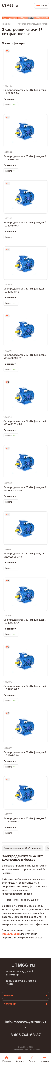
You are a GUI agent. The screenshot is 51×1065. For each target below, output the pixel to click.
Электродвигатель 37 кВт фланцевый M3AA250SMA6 (25, 489)
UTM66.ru (10, 5)
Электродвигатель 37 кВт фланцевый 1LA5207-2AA (25, 92)
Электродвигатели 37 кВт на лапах (22, 848)
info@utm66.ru (11, 934)
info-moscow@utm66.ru (25, 1024)
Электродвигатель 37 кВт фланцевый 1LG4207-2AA (25, 158)
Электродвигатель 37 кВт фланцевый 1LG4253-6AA (25, 224)
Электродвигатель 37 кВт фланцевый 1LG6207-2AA (25, 754)
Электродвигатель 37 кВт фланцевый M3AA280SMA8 (25, 555)
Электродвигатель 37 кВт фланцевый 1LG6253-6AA (25, 820)
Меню (44, 5)
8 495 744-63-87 (25, 1035)
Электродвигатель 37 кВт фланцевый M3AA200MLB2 (25, 356)
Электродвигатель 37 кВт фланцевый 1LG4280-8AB (25, 290)
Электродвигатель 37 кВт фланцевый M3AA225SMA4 (25, 423)
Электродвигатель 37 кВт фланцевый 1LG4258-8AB (25, 688)
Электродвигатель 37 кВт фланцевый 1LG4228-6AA (25, 621)
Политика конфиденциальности (25, 1050)
